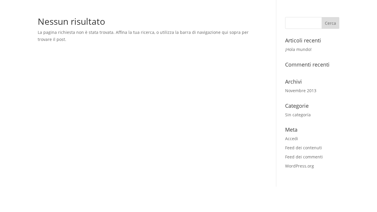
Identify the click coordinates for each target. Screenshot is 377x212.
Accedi (291, 138)
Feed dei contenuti (303, 147)
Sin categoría (298, 114)
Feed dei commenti (304, 157)
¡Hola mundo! (298, 49)
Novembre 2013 (300, 90)
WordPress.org (299, 166)
